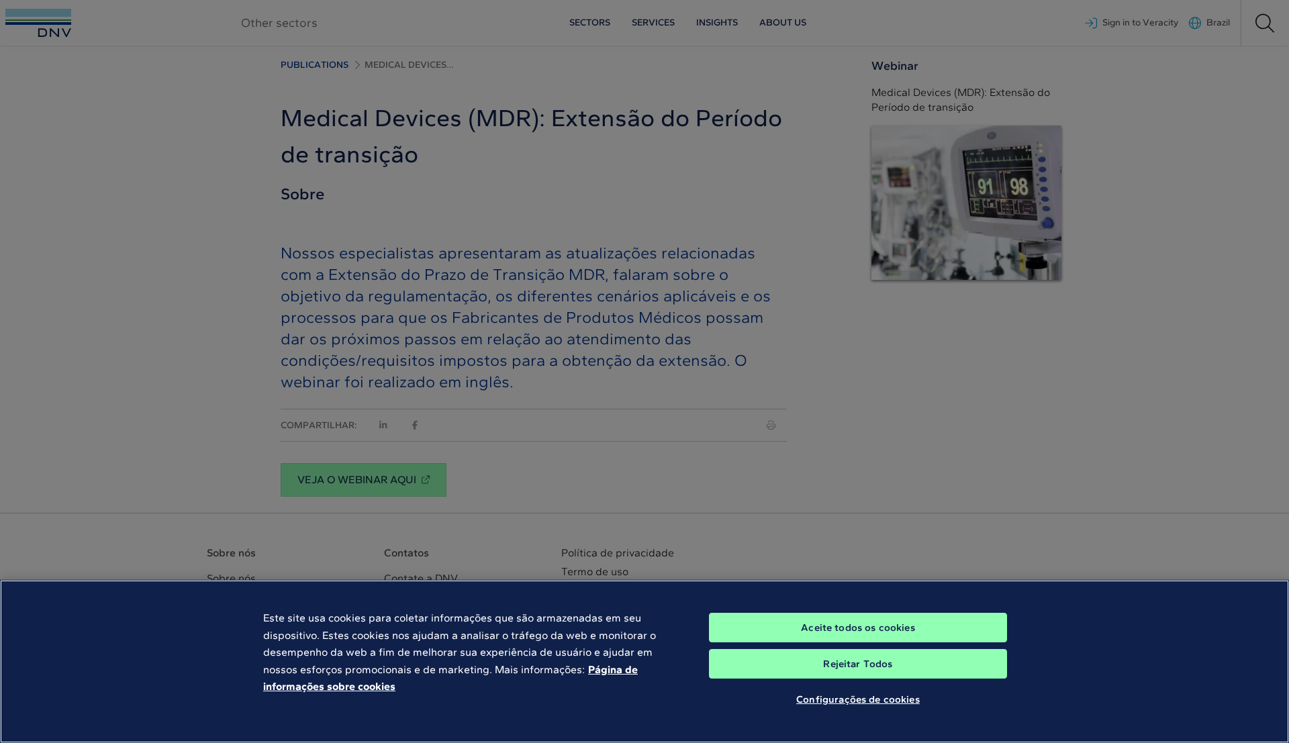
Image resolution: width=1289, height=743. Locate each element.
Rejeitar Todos (857, 664)
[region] (644, 661)
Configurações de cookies (858, 699)
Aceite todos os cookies (857, 628)
